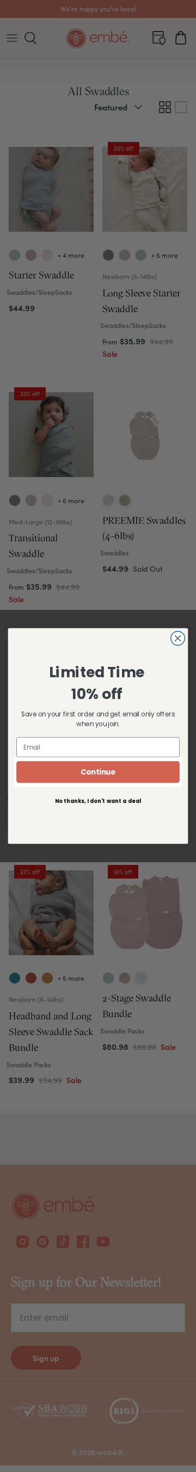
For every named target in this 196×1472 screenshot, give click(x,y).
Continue (98, 772)
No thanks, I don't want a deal (98, 801)
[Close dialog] (178, 639)
